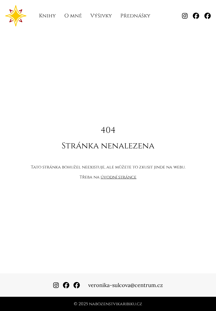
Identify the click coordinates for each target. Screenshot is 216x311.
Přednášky (135, 15)
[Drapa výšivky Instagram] (185, 16)
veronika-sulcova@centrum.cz (125, 285)
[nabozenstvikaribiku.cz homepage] (15, 15)
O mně (73, 15)
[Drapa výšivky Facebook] (207, 16)
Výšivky (101, 15)
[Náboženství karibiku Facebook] (196, 16)
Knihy (47, 15)
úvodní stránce (118, 177)
